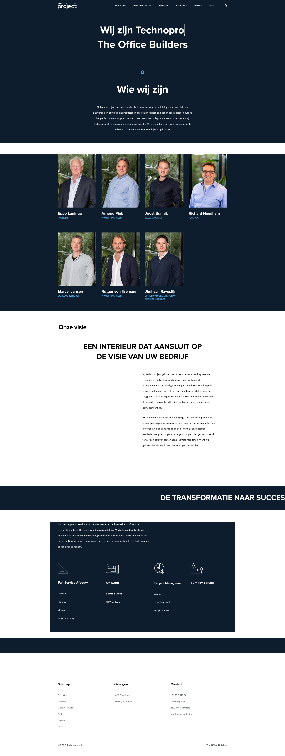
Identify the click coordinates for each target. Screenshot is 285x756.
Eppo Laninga (70, 213)
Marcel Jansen (70, 291)
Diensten (163, 5)
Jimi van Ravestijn (160, 291)
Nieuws (198, 5)
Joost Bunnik (156, 213)
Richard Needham (204, 213)
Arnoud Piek (112, 213)
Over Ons (120, 5)
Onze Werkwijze (142, 5)
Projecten (181, 5)
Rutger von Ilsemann (119, 291)
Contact (214, 5)
